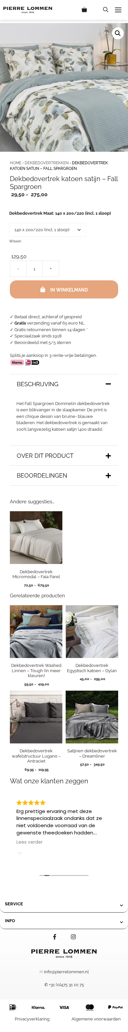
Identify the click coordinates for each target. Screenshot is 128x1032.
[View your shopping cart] (89, 10)
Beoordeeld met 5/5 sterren (42, 342)
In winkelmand (69, 290)
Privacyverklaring (32, 1018)
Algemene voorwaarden (96, 1018)
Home (15, 163)
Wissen (15, 241)
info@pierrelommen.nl (66, 971)
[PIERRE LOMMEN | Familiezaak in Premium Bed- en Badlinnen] (27, 10)
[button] (106, 10)
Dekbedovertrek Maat (60, 213)
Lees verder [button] (29, 842)
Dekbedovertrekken (47, 163)
